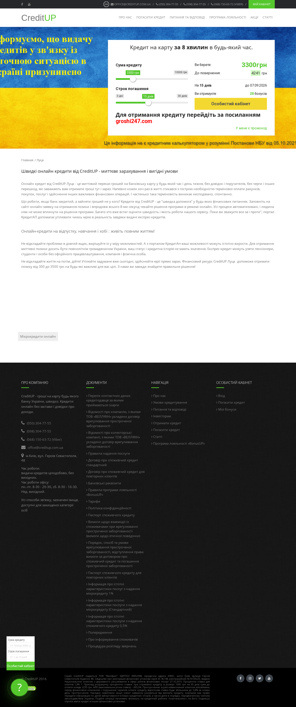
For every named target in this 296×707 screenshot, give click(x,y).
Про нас (125, 17)
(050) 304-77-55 (168, 4)
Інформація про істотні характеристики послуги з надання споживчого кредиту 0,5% (114, 621)
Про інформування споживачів (112, 639)
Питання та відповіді (187, 17)
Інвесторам (161, 416)
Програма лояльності (227, 17)
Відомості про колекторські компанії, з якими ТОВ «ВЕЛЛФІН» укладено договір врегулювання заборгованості (113, 439)
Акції (254, 17)
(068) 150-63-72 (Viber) (228, 4)
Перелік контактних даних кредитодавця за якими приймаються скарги (108, 400)
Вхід (221, 395)
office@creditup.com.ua (132, 4)
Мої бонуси (226, 409)
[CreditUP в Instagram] (250, 678)
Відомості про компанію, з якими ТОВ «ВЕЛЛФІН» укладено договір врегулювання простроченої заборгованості (113, 418)
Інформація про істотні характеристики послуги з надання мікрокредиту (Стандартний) (114, 605)
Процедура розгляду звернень (112, 646)
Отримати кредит (166, 423)
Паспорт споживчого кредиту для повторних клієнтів (113, 575)
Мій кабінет (261, 4)
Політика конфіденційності (109, 508)
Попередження (99, 632)
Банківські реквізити (104, 483)
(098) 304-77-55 (196, 4)
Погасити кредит (150, 17)
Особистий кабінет (230, 103)
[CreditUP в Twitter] (259, 678)
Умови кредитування (169, 402)
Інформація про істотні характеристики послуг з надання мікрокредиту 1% (113, 588)
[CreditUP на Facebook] (22, 4)
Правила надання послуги (108, 453)
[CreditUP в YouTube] (30, 4)
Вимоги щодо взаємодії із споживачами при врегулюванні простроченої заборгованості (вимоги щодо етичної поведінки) (113, 529)
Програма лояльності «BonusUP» (178, 443)
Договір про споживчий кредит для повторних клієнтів (115, 473)
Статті (268, 17)
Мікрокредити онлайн (38, 336)
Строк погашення (18, 651)
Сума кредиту (16, 639)
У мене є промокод (251, 128)
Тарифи (93, 501)
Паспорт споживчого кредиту (111, 515)
